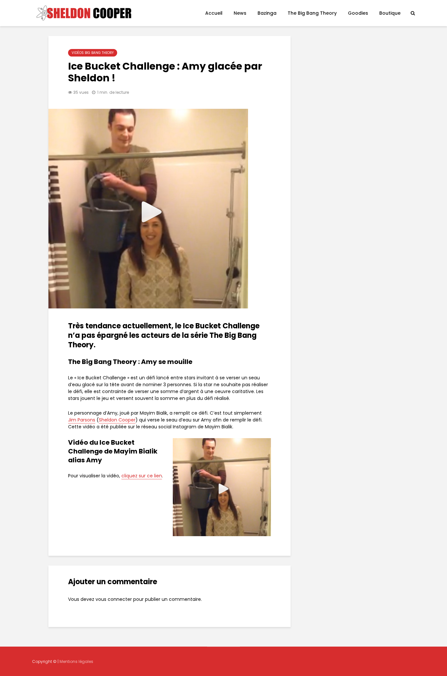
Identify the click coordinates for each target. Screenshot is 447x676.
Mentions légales (76, 661)
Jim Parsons (81, 420)
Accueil (214, 13)
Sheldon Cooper (117, 420)
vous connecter (114, 599)
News (240, 13)
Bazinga (267, 13)
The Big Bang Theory (312, 13)
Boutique (390, 13)
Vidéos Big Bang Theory (93, 52)
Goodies (358, 13)
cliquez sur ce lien (141, 475)
